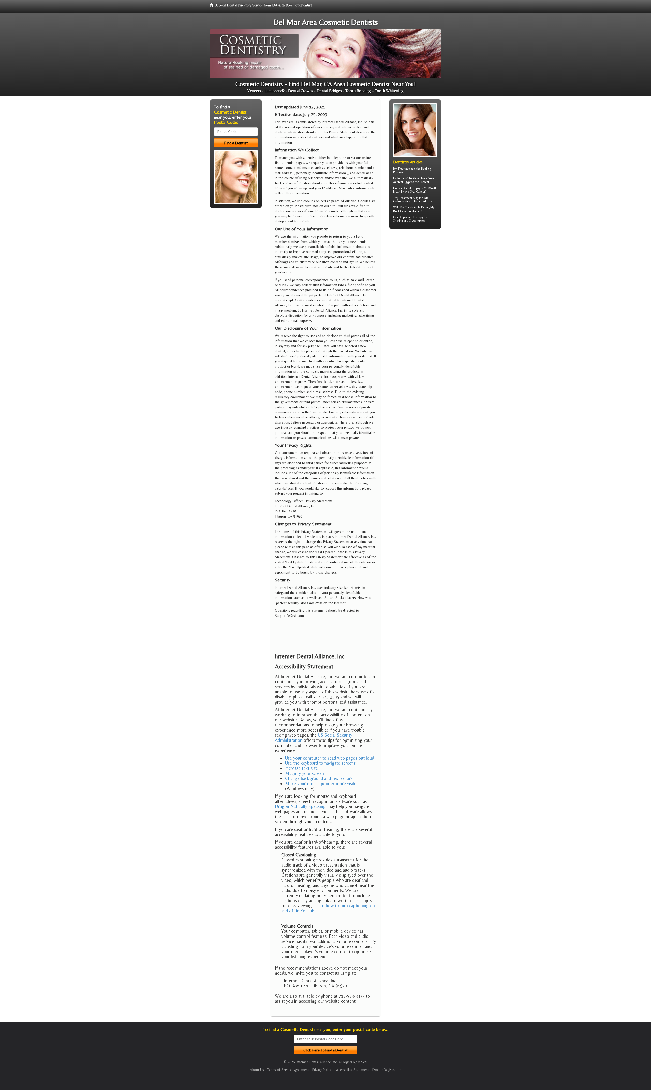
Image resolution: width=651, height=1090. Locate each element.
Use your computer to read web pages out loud (329, 758)
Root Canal (400, 211)
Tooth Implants (418, 178)
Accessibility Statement (352, 1070)
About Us (257, 1070)
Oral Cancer (417, 191)
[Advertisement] (415, 272)
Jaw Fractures (401, 169)
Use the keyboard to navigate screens (320, 763)
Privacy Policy (321, 1070)
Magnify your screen (304, 773)
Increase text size (301, 768)
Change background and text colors (318, 778)
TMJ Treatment (402, 198)
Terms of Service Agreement (288, 1070)
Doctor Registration (386, 1070)
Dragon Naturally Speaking (300, 806)
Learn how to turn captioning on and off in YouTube (328, 908)
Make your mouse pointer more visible (322, 783)
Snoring (398, 220)
